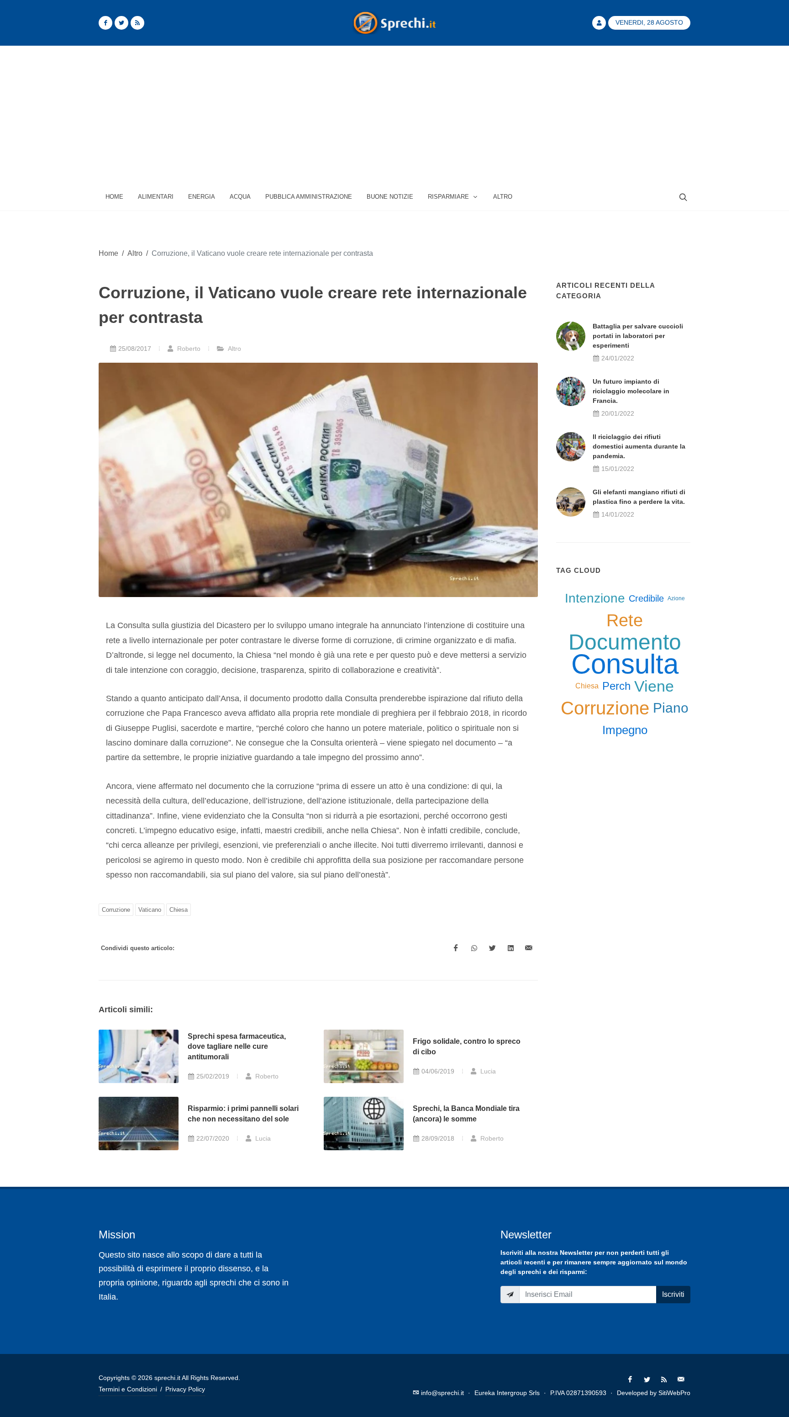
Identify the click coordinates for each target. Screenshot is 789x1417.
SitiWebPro (674, 1392)
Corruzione (116, 909)
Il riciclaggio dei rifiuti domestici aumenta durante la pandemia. (639, 446)
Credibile (646, 598)
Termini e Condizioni (128, 1389)
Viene (654, 686)
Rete (624, 620)
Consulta (625, 664)
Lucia (487, 1071)
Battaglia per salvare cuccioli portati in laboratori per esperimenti (638, 336)
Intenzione (595, 598)
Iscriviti (673, 1294)
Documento (624, 642)
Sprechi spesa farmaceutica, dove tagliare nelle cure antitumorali (237, 1046)
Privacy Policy (185, 1389)
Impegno (624, 730)
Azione (676, 598)
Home (108, 253)
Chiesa (178, 909)
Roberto (187, 348)
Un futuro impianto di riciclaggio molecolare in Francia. (631, 391)
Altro (134, 253)
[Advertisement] (394, 115)
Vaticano (149, 909)
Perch (616, 686)
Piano (671, 707)
